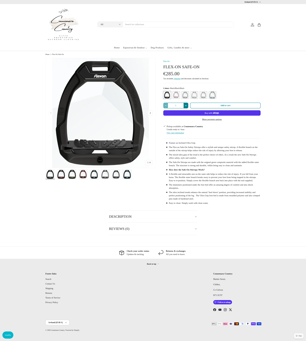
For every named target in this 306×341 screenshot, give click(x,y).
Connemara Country (58, 330)
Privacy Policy (51, 302)
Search (48, 279)
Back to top (152, 264)
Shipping (49, 288)
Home (117, 47)
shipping (177, 79)
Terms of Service (52, 297)
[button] (259, 24)
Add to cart (225, 105)
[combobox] (166, 24)
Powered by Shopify (72, 330)
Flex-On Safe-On (58, 54)
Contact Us (50, 284)
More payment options (212, 119)
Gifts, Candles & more (178, 47)
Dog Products (157, 47)
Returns (48, 293)
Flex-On (166, 61)
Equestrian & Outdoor (134, 47)
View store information (175, 133)
